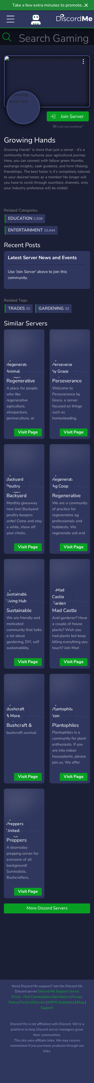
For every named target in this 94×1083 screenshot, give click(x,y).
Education (25, 218)
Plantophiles (65, 725)
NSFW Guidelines (61, 1002)
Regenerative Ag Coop (66, 499)
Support (47, 1007)
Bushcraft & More (19, 729)
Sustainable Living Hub (19, 614)
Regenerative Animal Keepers (24, 384)
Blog (80, 1002)
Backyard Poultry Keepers (24, 499)
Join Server (72, 116)
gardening (54, 308)
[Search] (7, 37)
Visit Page (28, 432)
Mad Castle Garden (64, 614)
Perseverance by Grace (67, 384)
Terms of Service (32, 1002)
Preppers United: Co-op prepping (21, 848)
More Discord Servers (47, 908)
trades (19, 308)
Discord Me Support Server (58, 991)
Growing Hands (29, 140)
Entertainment (31, 230)
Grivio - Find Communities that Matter (40, 997)
